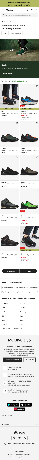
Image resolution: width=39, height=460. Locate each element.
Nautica (4, 324)
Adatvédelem (27, 457)
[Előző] (2, 3)
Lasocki (22, 324)
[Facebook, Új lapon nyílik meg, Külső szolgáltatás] (25, 438)
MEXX (3, 316)
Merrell (22, 303)
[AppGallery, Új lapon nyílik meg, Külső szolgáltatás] (19, 409)
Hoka (3, 308)
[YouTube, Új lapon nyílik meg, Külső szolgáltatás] (19, 438)
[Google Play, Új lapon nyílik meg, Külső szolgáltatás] (13, 405)
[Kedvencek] (32, 10)
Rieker (22, 316)
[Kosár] (36, 10)
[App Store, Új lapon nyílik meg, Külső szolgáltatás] (26, 405)
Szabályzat (11, 454)
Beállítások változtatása (22, 454)
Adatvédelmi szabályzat (15, 457)
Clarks (3, 312)
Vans (3, 320)
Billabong (23, 312)
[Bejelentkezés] (27, 10)
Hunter (22, 308)
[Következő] (36, 3)
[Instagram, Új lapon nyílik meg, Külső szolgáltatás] (14, 438)
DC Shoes (4, 303)
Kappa (22, 320)
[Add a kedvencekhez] (17, 86)
